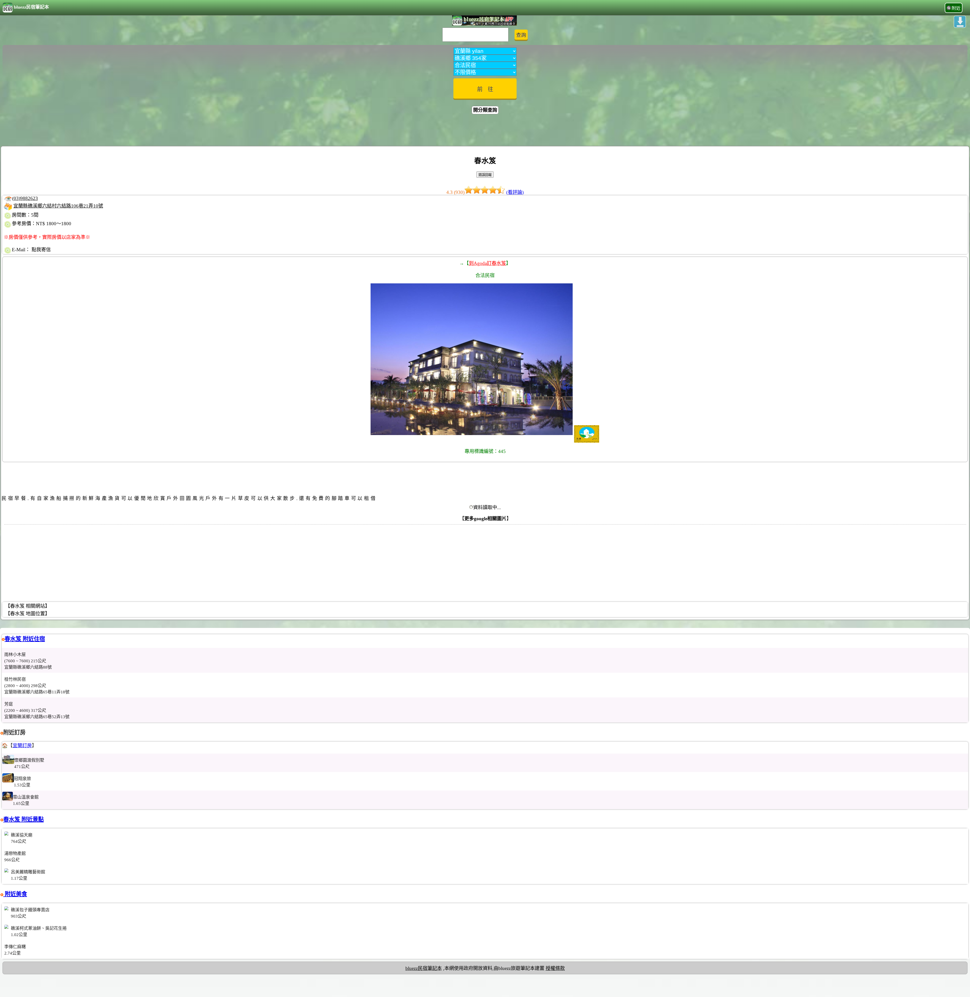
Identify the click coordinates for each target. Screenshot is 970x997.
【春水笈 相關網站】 (27, 606)
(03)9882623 (25, 198)
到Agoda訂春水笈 (487, 263)
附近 (956, 8)
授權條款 (555, 968)
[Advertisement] (485, 131)
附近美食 (15, 894)
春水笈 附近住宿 (25, 639)
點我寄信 (41, 249)
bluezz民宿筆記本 (31, 7)
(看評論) (515, 192)
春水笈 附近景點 (23, 819)
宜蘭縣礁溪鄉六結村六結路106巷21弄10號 (58, 206)
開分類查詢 (485, 110)
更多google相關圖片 (485, 518)
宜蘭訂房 (22, 745)
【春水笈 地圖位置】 (27, 613)
